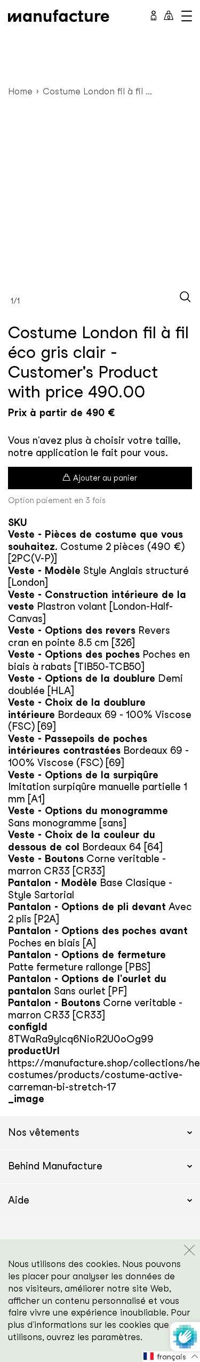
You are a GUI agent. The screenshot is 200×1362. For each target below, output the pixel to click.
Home (20, 91)
